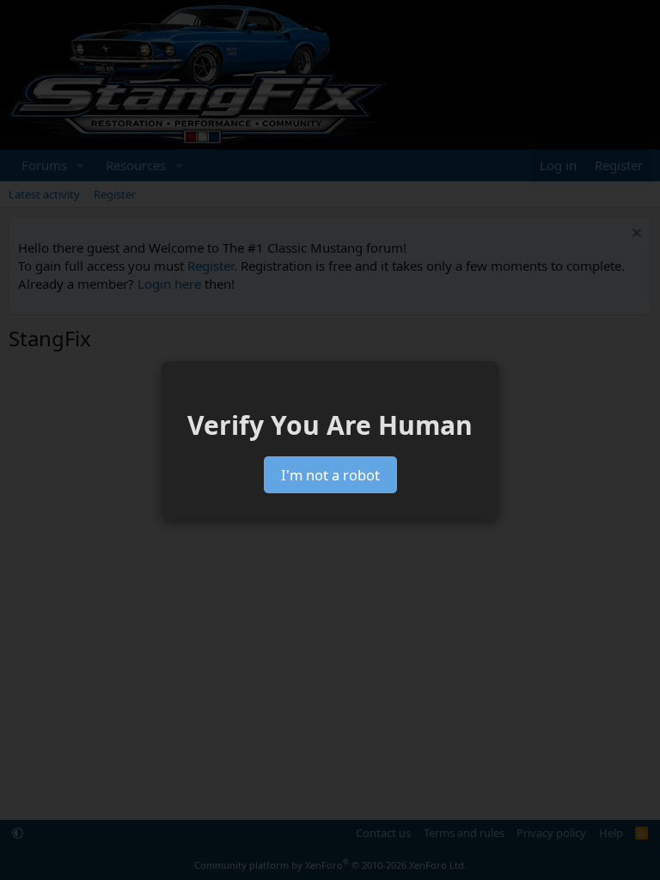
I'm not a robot (330, 475)
